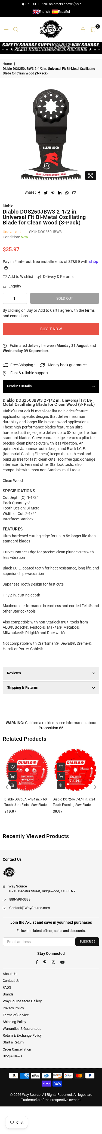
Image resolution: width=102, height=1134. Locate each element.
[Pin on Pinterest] (53, 192)
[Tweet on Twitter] (46, 192)
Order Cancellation (17, 1049)
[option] (51, 134)
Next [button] (95, 788)
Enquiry (14, 286)
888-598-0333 (19, 899)
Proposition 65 (51, 728)
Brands (8, 994)
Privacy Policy (13, 1008)
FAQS (7, 987)
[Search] (16, 29)
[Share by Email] (74, 192)
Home (7, 64)
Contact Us (11, 981)
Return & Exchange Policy (22, 1035)
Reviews (14, 673)
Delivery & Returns (57, 276)
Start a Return (13, 1042)
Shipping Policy (14, 1022)
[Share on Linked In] (60, 192)
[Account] (83, 29)
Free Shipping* (22, 365)
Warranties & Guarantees (22, 1029)
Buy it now (51, 329)
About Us (10, 974)
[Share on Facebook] (39, 192)
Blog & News (12, 1056)
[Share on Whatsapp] (67, 192)
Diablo (8, 206)
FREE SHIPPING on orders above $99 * (52, 4)
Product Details (19, 386)
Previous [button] (7, 788)
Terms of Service (16, 1015)
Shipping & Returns (22, 687)
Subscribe (87, 941)
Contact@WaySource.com (29, 908)
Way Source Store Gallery (22, 1001)
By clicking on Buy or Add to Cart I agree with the (49, 313)
